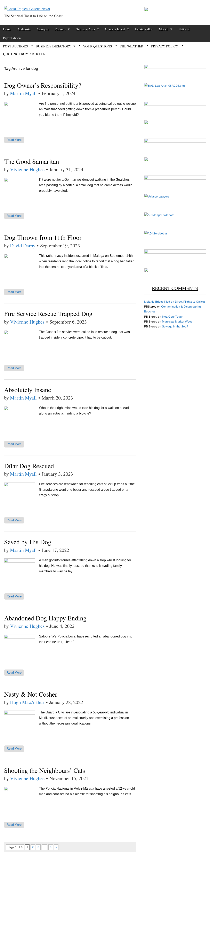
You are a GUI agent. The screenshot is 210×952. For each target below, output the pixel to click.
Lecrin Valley (144, 29)
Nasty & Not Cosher (30, 694)
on (159, 301)
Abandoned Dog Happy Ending (45, 617)
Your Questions (97, 46)
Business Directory (53, 46)
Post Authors (15, 46)
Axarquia (43, 29)
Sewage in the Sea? (175, 326)
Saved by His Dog (27, 541)
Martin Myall (23, 93)
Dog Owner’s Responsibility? (42, 85)
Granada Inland (115, 29)
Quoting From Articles (24, 54)
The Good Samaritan (31, 161)
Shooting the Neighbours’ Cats (44, 770)
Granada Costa (85, 29)
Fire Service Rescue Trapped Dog (48, 313)
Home (7, 29)
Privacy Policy (164, 46)
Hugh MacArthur (27, 702)
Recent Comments (175, 288)
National (183, 29)
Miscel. (163, 29)
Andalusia (23, 29)
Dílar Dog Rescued (29, 465)
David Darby (22, 245)
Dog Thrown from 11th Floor (43, 237)
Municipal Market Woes (177, 321)
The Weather (131, 46)
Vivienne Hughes (27, 169)
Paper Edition (12, 38)
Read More (14, 139)
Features (60, 29)
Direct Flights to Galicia (190, 301)
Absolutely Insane (27, 389)
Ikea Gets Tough (172, 316)
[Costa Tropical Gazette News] (27, 6)
